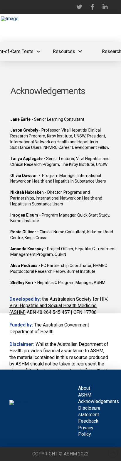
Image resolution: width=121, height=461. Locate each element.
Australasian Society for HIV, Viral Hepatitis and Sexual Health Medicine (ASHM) (58, 305)
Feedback (88, 421)
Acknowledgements (98, 401)
